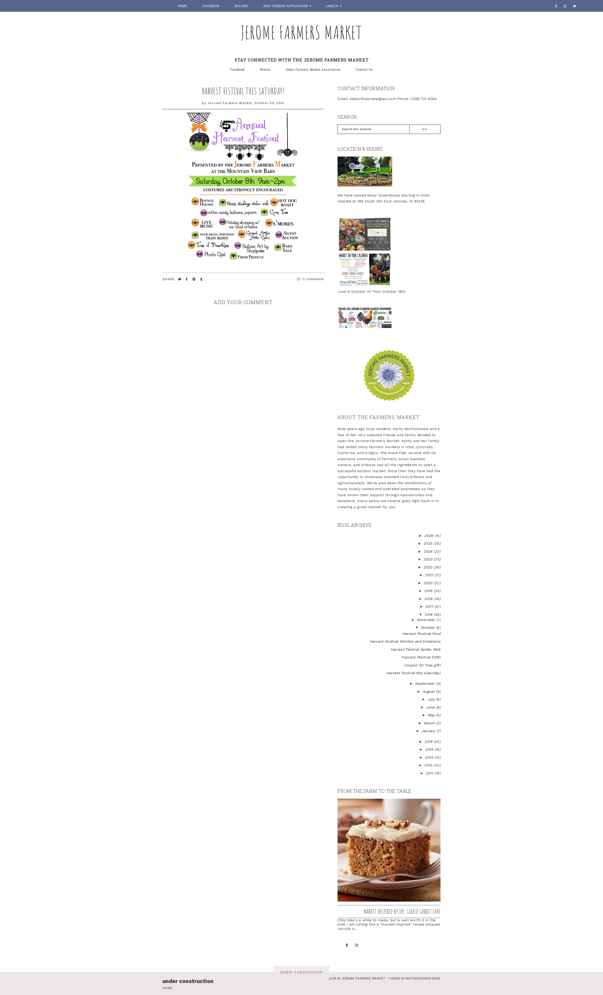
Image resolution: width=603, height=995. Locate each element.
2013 (429, 757)
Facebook (211, 6)
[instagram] (565, 6)
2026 (429, 536)
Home (182, 6)
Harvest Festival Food (421, 634)
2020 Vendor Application (285, 6)
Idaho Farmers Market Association (313, 69)
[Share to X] (180, 279)
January (429, 731)
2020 (429, 583)
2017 (430, 606)
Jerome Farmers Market (301, 32)
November (426, 620)
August (429, 691)
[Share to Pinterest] (194, 279)
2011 (430, 773)
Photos (265, 69)
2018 (429, 599)
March (430, 723)
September (425, 683)
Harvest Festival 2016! (421, 657)
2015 (429, 742)
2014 (429, 749)
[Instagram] (356, 945)
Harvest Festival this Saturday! (243, 91)
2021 (429, 575)
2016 (429, 614)
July (432, 699)
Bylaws (241, 6)
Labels (332, 6)
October (428, 627)
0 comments (313, 279)
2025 (429, 543)
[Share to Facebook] (187, 279)
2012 (429, 765)
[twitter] (574, 6)
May (432, 715)
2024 (429, 551)
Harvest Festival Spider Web (415, 649)
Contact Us (364, 69)
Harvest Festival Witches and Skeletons (405, 641)
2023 (429, 559)
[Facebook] (556, 6)
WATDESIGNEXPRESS (423, 978)
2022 (429, 567)
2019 (429, 591)
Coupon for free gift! (422, 665)
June (431, 707)
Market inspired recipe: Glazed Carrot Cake (402, 911)
